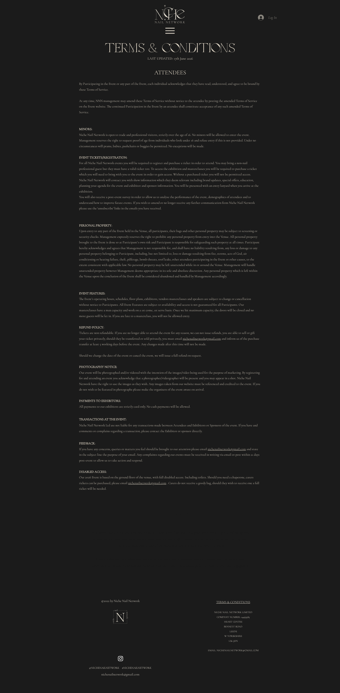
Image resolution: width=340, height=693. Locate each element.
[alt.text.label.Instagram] (120, 658)
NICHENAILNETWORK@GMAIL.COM (238, 650)
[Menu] (170, 31)
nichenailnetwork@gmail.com (202, 339)
